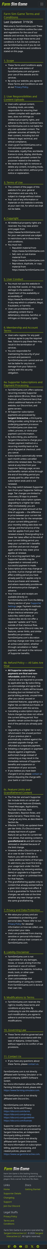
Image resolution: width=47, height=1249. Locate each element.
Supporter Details (12, 1193)
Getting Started (32, 1189)
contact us (37, 773)
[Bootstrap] (17, 1168)
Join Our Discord (12, 1206)
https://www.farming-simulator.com (21, 1090)
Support (8, 1201)
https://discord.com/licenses (18, 1120)
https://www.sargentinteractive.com (22, 1154)
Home (7, 1189)
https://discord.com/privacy (17, 1114)
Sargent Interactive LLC (15, 1233)
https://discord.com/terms (17, 1111)
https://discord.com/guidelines (19, 1117)
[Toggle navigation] (41, 4)
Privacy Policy (21, 87)
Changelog (9, 1197)
